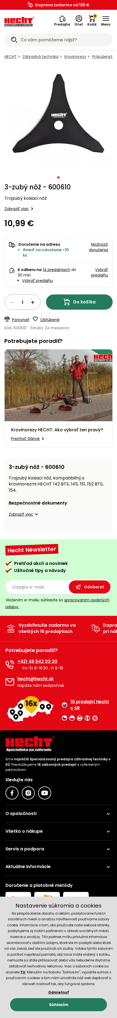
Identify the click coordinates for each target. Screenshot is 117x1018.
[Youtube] (44, 792)
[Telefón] (9, 664)
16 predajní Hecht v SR (89, 705)
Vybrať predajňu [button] (99, 272)
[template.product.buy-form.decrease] (12, 302)
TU (22, 972)
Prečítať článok (25, 438)
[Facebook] (12, 792)
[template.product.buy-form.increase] (32, 302)
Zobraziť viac (16, 208)
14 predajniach (56, 269)
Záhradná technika (41, 56)
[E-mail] (9, 682)
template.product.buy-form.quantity (22, 302)
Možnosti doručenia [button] (98, 247)
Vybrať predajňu (37, 280)
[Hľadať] (14, 40)
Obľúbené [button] (50, 319)
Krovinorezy (75, 56)
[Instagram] (28, 792)
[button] (62, 21)
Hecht (10, 56)
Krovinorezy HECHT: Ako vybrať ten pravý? (57, 430)
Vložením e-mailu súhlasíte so (57, 603)
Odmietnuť (58, 992)
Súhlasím (58, 1004)
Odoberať (94, 587)
